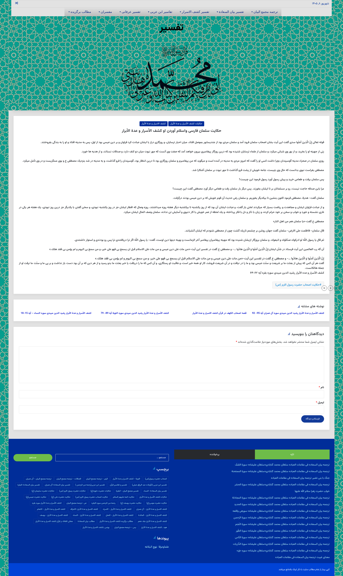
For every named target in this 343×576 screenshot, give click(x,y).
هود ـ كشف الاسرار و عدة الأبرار (154, 527)
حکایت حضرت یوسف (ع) (130, 503)
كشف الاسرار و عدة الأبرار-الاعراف (84, 509)
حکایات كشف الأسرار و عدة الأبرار (186, 124)
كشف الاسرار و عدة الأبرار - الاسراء (117, 509)
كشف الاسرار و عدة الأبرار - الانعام (51, 509)
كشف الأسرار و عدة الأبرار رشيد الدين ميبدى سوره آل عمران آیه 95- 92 (288, 313)
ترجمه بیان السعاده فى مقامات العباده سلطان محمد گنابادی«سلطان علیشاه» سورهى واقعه (281, 511)
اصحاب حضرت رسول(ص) (156, 478)
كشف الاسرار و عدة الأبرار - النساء (87, 515)
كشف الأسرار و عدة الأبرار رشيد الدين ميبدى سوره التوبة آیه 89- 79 (135, 313)
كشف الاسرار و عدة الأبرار (153, 124)
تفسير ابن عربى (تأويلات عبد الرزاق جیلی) (149, 485)
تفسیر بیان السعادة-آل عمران (57, 485)
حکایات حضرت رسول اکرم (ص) (72, 491)
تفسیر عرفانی (131, 12)
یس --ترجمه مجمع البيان (125, 527)
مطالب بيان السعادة (86, 521)
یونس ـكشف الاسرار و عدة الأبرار (96, 527)
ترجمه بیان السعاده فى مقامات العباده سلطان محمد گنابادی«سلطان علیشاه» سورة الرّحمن (281, 518)
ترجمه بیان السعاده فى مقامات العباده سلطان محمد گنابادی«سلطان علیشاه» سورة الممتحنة (281, 471)
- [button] (337, 288)
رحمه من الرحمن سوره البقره (103, 503)
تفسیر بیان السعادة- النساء (155, 491)
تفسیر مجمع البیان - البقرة (127, 491)
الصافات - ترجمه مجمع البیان (68, 478)
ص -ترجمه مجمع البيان (76, 503)
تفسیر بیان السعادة (231, 12)
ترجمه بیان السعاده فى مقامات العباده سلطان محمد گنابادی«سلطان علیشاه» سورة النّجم (282, 524)
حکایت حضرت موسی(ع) (156, 503)
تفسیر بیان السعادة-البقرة (29, 485)
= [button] (324, 288)
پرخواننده (214, 454)
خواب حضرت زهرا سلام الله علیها (312, 491)
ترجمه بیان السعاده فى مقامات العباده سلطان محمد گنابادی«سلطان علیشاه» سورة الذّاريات (281, 544)
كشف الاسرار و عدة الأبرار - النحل (119, 515)
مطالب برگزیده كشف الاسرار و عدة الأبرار (116, 521)
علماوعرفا (163, 547)
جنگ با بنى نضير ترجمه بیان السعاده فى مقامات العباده (300, 478)
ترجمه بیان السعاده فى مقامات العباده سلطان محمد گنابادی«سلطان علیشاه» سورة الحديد (282, 504)
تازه (292, 454)
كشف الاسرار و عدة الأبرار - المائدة (152, 515)
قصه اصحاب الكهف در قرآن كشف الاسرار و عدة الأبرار (219, 313)
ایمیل (320, 402)
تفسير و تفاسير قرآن (118, 485)
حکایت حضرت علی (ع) (60, 497)
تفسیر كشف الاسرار (195, 12)
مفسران (106, 12)
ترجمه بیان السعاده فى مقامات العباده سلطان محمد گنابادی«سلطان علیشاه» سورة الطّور (283, 531)
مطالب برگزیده (81, 12)
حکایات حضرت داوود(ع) (101, 491)
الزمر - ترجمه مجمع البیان (97, 478)
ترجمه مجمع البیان (265, 12)
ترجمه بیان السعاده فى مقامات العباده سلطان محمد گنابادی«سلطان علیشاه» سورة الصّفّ (282, 465)
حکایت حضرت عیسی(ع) (36, 497)
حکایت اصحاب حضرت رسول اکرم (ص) (297, 285)
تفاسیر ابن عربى (161, 12)
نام (321, 387)
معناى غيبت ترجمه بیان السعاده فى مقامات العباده (302, 557)
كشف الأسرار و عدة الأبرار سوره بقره (46, 503)
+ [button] (331, 288)
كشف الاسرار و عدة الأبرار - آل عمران (151, 509)
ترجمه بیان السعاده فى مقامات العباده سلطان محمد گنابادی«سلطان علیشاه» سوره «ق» (283, 551)
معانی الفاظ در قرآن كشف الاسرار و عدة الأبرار (54, 521)
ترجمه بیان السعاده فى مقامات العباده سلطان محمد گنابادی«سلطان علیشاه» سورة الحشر (282, 485)
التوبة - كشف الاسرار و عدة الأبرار (126, 478)
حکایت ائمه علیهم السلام (123, 497)
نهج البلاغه (151, 547)
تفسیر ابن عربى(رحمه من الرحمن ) (90, 485)
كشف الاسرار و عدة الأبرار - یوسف (54, 515)
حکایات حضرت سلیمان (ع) (43, 491)
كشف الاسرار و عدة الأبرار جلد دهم (152, 521)
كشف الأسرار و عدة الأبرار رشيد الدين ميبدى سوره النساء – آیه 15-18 (56, 313)
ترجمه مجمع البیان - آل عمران (38, 478)
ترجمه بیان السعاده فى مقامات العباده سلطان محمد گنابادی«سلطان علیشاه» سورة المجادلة (281, 498)
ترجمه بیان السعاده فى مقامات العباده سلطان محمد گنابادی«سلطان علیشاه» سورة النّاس (282, 537)
